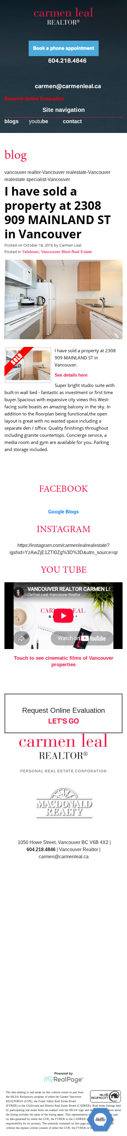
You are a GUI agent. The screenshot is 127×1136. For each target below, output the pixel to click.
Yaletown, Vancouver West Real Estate (57, 252)
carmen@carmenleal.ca (68, 86)
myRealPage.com (64, 1080)
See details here (71, 374)
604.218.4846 (67, 60)
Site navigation (64, 110)
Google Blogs (63, 511)
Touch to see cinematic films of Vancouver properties (63, 661)
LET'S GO (63, 721)
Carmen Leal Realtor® (63, 16)
